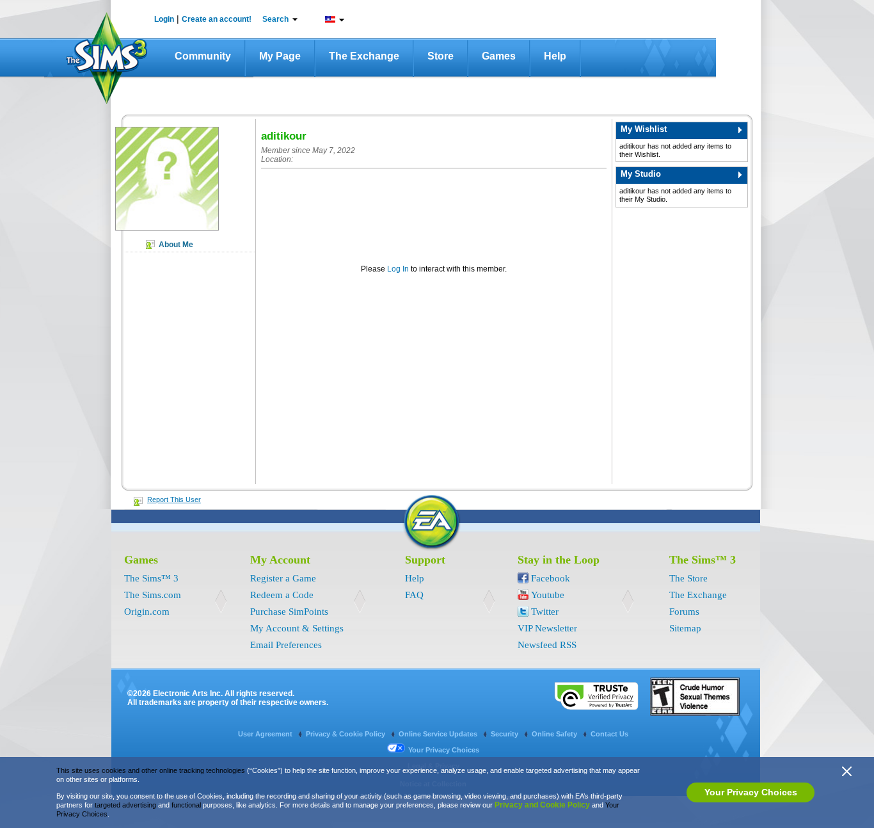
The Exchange (364, 56)
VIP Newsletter (547, 628)
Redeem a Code (282, 595)
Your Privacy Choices (750, 792)
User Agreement (266, 734)
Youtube (547, 595)
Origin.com (147, 611)
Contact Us (609, 734)
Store (440, 56)
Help (555, 56)
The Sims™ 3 (151, 578)
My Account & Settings (297, 628)
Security (505, 734)
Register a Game (283, 578)
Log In (398, 268)
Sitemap (685, 628)
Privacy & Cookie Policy (346, 734)
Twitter (545, 611)
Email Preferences (286, 645)
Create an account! (216, 19)
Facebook (550, 578)
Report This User (174, 499)
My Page (280, 56)
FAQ (414, 595)
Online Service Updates (439, 734)
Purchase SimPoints (289, 611)
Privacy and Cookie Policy (542, 804)
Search (275, 19)
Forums (684, 611)
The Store (688, 578)
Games (499, 56)
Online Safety (555, 734)
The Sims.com (152, 595)
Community (203, 56)
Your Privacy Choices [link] (443, 750)
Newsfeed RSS (547, 645)
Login (164, 19)
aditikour (283, 136)
